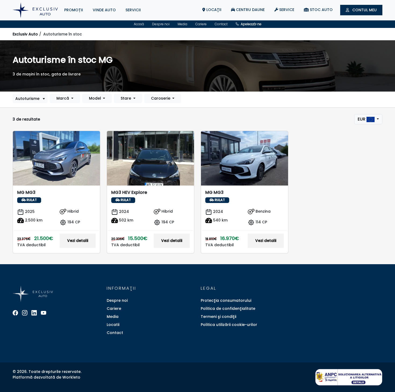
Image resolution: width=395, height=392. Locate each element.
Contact (221, 24)
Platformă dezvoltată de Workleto (46, 377)
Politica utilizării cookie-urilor (229, 324)
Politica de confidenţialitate (228, 308)
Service (286, 9)
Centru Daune (250, 9)
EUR (362, 119)
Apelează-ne (250, 24)
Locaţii (213, 9)
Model (95, 98)
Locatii (113, 324)
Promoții (73, 10)
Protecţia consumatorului (226, 300)
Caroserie (161, 98)
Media (182, 24)
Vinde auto (104, 10)
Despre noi (161, 24)
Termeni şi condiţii (218, 316)
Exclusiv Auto (25, 34)
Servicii (133, 10)
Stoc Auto (321, 9)
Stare (126, 98)
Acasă (139, 24)
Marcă (63, 98)
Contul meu (364, 10)
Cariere (201, 24)
